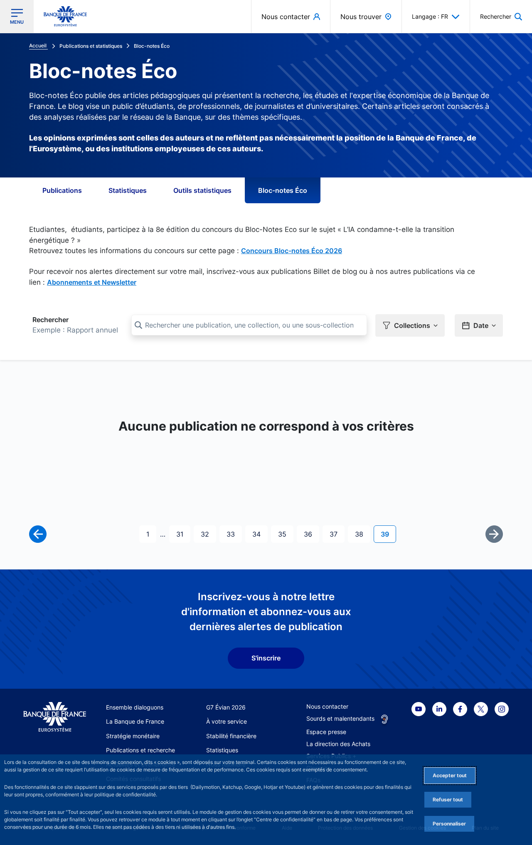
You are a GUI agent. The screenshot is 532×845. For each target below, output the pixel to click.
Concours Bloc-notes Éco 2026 (291, 250)
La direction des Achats (338, 743)
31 (183, 534)
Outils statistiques (202, 190)
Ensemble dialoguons (134, 707)
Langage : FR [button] (430, 16)
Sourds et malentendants (340, 718)
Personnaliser (449, 823)
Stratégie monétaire (133, 735)
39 (388, 534)
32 (208, 534)
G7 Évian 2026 (226, 707)
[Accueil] (54, 717)
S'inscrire (266, 658)
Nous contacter (327, 706)
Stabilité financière (231, 735)
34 (260, 534)
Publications (62, 190)
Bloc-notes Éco (282, 190)
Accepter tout (450, 775)
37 (337, 534)
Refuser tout (448, 799)
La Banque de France (135, 721)
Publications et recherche (140, 750)
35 (285, 534)
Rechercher (50, 319)
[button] (501, 16)
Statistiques (127, 190)
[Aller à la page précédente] (38, 534)
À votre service (226, 721)
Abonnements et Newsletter (91, 282)
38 (362, 534)
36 (311, 534)
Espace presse (326, 731)
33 (234, 534)
